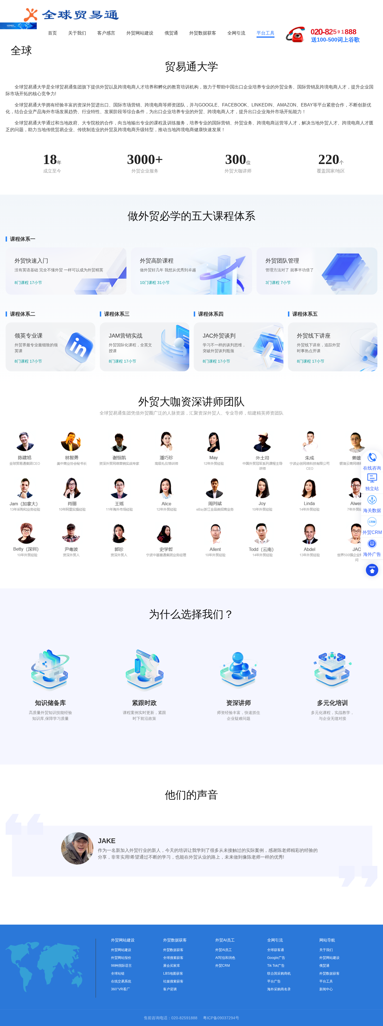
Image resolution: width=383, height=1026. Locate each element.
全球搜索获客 (173, 958)
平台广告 (274, 981)
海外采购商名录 (279, 989)
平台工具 (265, 33)
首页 (52, 33)
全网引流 (236, 33)
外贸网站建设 (139, 33)
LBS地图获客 (173, 973)
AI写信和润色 (225, 958)
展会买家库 (171, 966)
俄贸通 (171, 33)
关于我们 (77, 33)
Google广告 (276, 958)
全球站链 (117, 973)
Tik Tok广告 (276, 966)
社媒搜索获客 (173, 981)
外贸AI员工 (225, 940)
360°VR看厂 (120, 989)
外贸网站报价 (121, 958)
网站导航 (327, 940)
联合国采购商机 (279, 973)
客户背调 (170, 989)
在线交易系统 (121, 981)
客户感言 (106, 33)
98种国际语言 (121, 966)
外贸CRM (222, 966)
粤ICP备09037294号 (221, 1018)
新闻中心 (326, 989)
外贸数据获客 (202, 33)
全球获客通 (275, 950)
